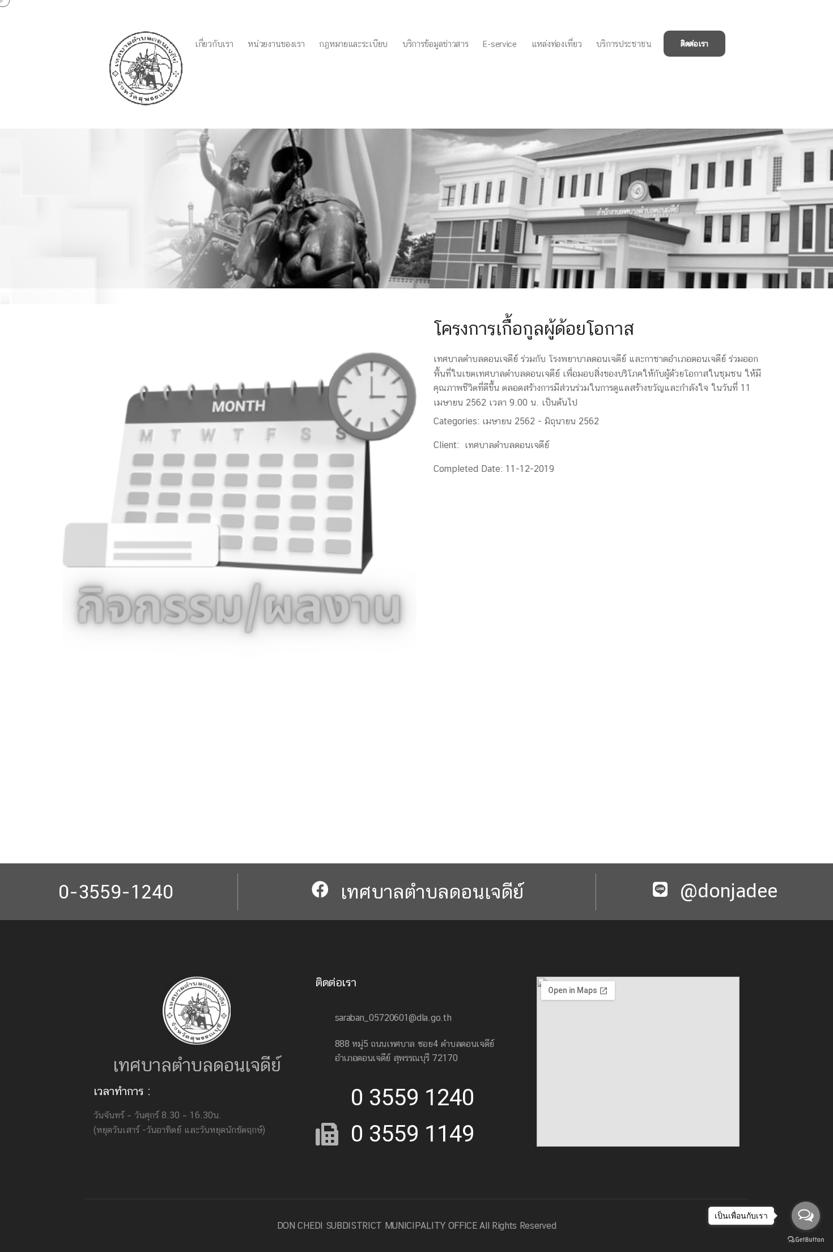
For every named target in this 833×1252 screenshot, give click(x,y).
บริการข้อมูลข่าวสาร (435, 44)
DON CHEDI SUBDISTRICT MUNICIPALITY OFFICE (377, 1225)
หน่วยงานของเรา (276, 44)
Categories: (456, 421)
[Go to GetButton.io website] (806, 1239)
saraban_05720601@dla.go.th (393, 1017)
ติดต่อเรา (694, 43)
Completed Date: (468, 468)
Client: (446, 445)
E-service (499, 44)
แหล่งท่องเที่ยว (557, 44)
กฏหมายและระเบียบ (353, 44)
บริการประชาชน (623, 44)
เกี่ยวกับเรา (214, 44)
